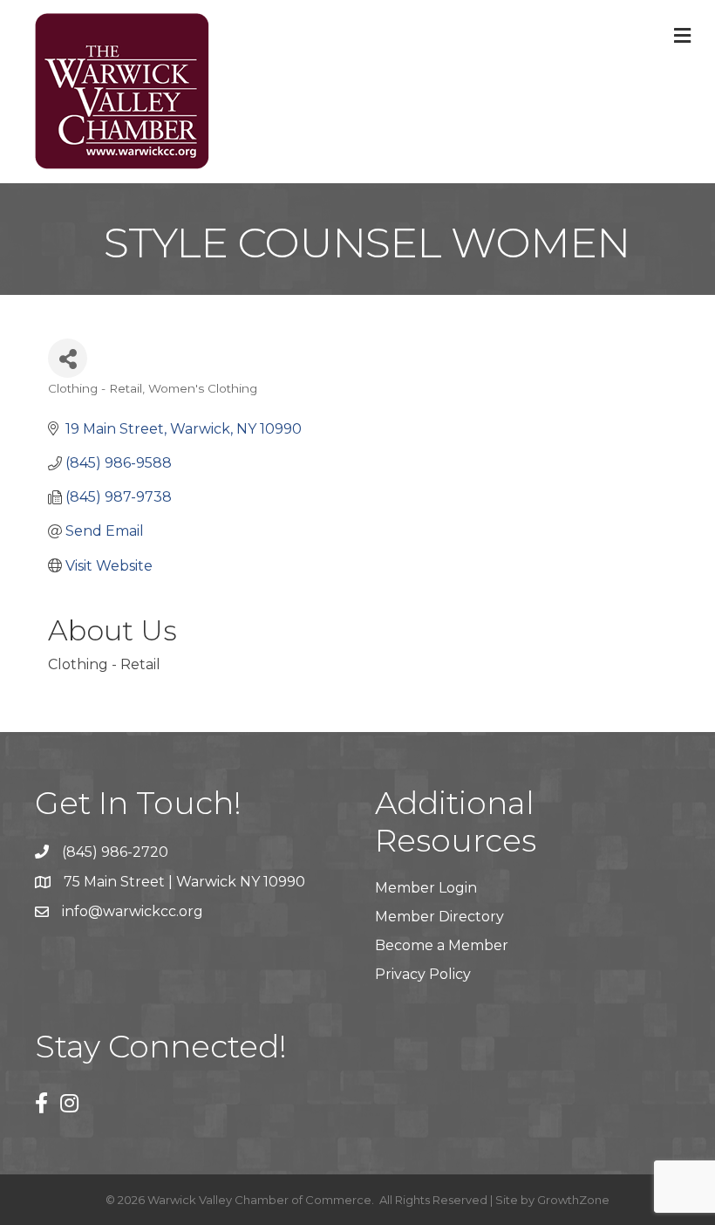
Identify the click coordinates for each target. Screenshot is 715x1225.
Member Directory (439, 916)
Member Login (426, 887)
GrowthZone (573, 1200)
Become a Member (441, 945)
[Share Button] (67, 358)
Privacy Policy (423, 974)
